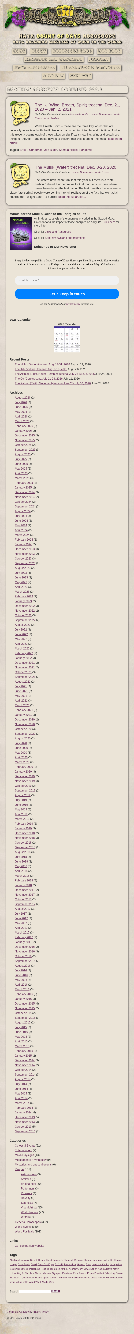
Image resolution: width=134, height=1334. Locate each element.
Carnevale (58, 1260)
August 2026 (23, 397)
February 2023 (24, 596)
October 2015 (23, 1013)
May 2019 (21, 809)
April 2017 (21, 927)
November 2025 (25, 440)
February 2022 (24, 653)
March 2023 (22, 591)
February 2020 (24, 766)
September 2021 (25, 676)
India (112, 1264)
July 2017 (21, 913)
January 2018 (23, 885)
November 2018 (25, 837)
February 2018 (24, 880)
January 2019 (23, 828)
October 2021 (23, 672)
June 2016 (21, 975)
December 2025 (25, 435)
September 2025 (25, 449)
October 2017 (23, 899)
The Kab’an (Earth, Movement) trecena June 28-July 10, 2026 (53, 383)
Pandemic (85, 149)
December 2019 (25, 776)
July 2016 (21, 970)
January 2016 (23, 998)
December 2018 (25, 833)
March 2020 (22, 762)
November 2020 (25, 724)
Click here (109, 222)
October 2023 (23, 558)
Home (19, 51)
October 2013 (23, 1126)
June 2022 (21, 634)
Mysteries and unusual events (33, 1164)
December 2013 (25, 1117)
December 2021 (25, 662)
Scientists (27, 1202)
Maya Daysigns (24, 1155)
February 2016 (24, 994)
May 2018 (21, 866)
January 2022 (23, 657)
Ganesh (81, 1264)
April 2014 (21, 1098)
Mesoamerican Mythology (31, 1159)
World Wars (48, 1282)
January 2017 (23, 942)
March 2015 (22, 1046)
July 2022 (21, 629)
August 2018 (23, 852)
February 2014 (24, 1107)
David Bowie (24, 1264)
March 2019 (22, 818)
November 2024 (25, 497)
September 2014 (25, 1074)
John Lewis (84, 1269)
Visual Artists (29, 1207)
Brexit (23, 149)
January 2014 (23, 1112)
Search (14, 1291)
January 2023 (23, 601)
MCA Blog (109, 51)
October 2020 (23, 728)
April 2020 (21, 757)
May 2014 (21, 1093)
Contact (80, 76)
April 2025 (21, 473)
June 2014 (21, 1088)
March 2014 (22, 1102)
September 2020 (25, 733)
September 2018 (25, 847)
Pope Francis (80, 1273)
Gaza (88, 1264)
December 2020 (25, 719)
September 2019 (25, 790)
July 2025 (21, 459)
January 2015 (23, 1055)
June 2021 (21, 691)
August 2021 (23, 681)
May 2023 (21, 582)
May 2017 (21, 923)
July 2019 (21, 800)
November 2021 (25, 667)
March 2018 (22, 875)
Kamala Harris (68, 149)
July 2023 (21, 572)
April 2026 (21, 416)
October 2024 (23, 501)
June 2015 (21, 1031)
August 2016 (23, 965)
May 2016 (21, 979)
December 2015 (25, 1003)
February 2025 (24, 482)
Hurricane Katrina (100, 1264)
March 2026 (22, 421)
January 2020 (23, 771)
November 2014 (25, 1065)
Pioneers (26, 1193)
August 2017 (23, 908)
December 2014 (25, 1060)
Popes (90, 1273)
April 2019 (21, 814)
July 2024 (21, 515)
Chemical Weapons (73, 1260)
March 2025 (22, 478)
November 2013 (25, 1121)
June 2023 (21, 577)
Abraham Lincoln (18, 1260)
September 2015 (25, 1017)
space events (50, 1277)
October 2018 (23, 842)
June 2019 (21, 804)
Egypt (51, 1264)
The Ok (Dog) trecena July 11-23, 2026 (39, 378)
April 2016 (21, 984)
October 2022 (23, 615)
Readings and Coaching (53, 59)
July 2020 (21, 743)
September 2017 (25, 904)
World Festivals (24, 1231)
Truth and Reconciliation (69, 1277)
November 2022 (25, 610)
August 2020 (23, 738)
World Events (102, 172)
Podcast (99, 59)
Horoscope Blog (72, 51)
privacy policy (73, 304)
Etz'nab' (59, 1264)
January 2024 (23, 544)
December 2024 (25, 492)
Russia (38, 1277)
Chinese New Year (93, 1260)
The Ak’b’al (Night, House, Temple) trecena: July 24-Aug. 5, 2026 (55, 373)
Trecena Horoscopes (100, 114)
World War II (35, 1282)
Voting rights (22, 1282)
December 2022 (25, 605)
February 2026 (24, 426)
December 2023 (25, 549)
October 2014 (23, 1069)
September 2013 (25, 1131)
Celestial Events (79, 114)
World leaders (51, 118)
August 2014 (23, 1079)
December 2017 (25, 889)
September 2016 (25, 960)
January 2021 (23, 714)
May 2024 (21, 525)
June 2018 (21, 861)
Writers (25, 1216)
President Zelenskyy (104, 1273)
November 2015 (25, 1008)
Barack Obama (37, 1260)
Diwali (34, 1264)
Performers (28, 1188)
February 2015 (24, 1050)
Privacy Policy (41, 1311)
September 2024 (25, 506)
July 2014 (21, 1084)
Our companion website (29, 1245)
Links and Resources (58, 231)
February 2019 (24, 823)
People (19, 1169)
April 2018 (21, 871)
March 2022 (22, 648)
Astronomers (29, 1174)
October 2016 (23, 956)
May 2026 (21, 411)
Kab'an (93, 1269)
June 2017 (21, 918)
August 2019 (23, 795)
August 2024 (23, 511)
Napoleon (29, 1273)
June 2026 (21, 407)
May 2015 (21, 1036)
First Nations (70, 1264)
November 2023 (25, 553)
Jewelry (53, 76)
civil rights (108, 1260)
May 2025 (21, 468)
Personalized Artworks (91, 67)
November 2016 (25, 951)
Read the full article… (72, 196)
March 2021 (22, 705)
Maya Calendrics (34, 67)
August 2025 (23, 454)
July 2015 (21, 1027)
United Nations (98, 1277)
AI (28, 1260)
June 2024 (21, 520)
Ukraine (86, 1277)
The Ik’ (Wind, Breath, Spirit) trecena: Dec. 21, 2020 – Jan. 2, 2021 (77, 107)
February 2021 (24, 710)
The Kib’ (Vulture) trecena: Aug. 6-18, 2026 (41, 369)
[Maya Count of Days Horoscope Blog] (67, 30)
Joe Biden (50, 149)
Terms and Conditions (19, 1311)
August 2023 (23, 568)
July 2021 (21, 686)
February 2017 (24, 937)
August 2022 (23, 624)
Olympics (57, 1273)
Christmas (36, 149)
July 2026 (21, 402)
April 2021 (21, 700)
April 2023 (21, 586)
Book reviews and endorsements (65, 237)
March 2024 (22, 534)
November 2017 (25, 894)
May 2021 (21, 695)
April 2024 (21, 530)
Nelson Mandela (43, 1273)
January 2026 (23, 430)
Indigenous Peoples (39, 1269)
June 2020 (21, 747)
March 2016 (22, 989)
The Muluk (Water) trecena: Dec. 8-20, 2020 (75, 167)
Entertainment (23, 1150)
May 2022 (21, 639)
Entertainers (28, 1183)
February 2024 (24, 539)
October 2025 (23, 444)
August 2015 (23, 1022)
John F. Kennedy (69, 1269)
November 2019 (25, 781)
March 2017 (22, 932)
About (38, 51)
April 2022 (21, 643)
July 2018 (21, 856)
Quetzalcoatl (28, 1277)
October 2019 (23, 785)
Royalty (25, 1198)
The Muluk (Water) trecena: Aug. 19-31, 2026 (42, 364)
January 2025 (23, 487)
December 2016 (25, 946)
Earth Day (43, 1264)
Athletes (26, 1179)
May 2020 (21, 752)
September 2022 (25, 620)
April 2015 (21, 1041)
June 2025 (21, 463)
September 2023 (25, 563)
